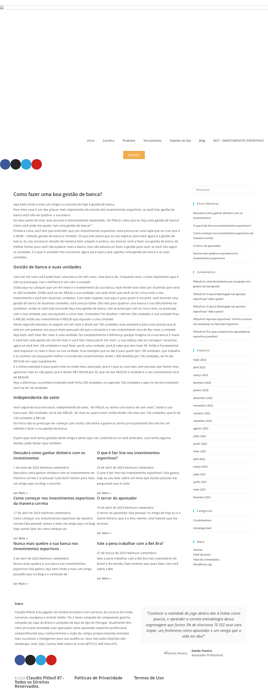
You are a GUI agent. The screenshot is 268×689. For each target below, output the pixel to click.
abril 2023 (199, 367)
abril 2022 (199, 459)
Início (90, 141)
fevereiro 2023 (202, 382)
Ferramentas (152, 141)
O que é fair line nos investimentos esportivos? (222, 225)
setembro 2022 (202, 421)
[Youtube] (36, 164)
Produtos (129, 141)
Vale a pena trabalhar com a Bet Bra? (130, 543)
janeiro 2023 (200, 390)
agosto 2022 (200, 428)
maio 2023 (199, 360)
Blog (202, 141)
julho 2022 (199, 436)
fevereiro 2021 (202, 497)
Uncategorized (202, 528)
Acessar (198, 550)
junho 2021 (200, 482)
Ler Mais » (20, 493)
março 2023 (200, 375)
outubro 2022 (201, 413)
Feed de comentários (206, 559)
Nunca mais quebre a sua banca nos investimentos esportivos (45, 546)
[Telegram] (26, 164)
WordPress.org (202, 564)
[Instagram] (15, 164)
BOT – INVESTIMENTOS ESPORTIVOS (239, 141)
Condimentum (202, 520)
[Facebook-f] (5, 164)
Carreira (108, 141)
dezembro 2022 (203, 398)
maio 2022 (199, 451)
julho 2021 (199, 474)
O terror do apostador (117, 498)
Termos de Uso (149, 678)
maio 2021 (199, 489)
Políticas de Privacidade (98, 678)
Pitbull (197, 281)
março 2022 (200, 466)
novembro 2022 (203, 405)
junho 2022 (200, 444)
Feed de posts (202, 554)
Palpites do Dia (180, 141)
